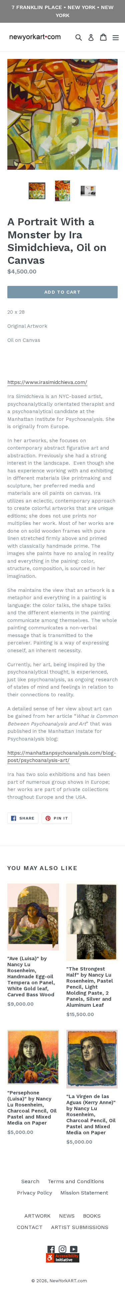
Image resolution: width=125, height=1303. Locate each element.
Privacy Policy (34, 1193)
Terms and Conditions (76, 1181)
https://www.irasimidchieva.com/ (47, 382)
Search (30, 1181)
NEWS (67, 1216)
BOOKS (92, 1216)
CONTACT (30, 1227)
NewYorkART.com (68, 1280)
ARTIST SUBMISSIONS (79, 1227)
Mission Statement (84, 1193)
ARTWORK (37, 1216)
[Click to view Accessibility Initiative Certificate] (62, 1260)
